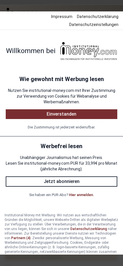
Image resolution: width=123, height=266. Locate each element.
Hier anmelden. (81, 195)
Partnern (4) (21, 238)
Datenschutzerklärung (97, 16)
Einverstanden (61, 114)
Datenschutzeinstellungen (93, 24)
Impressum (61, 16)
